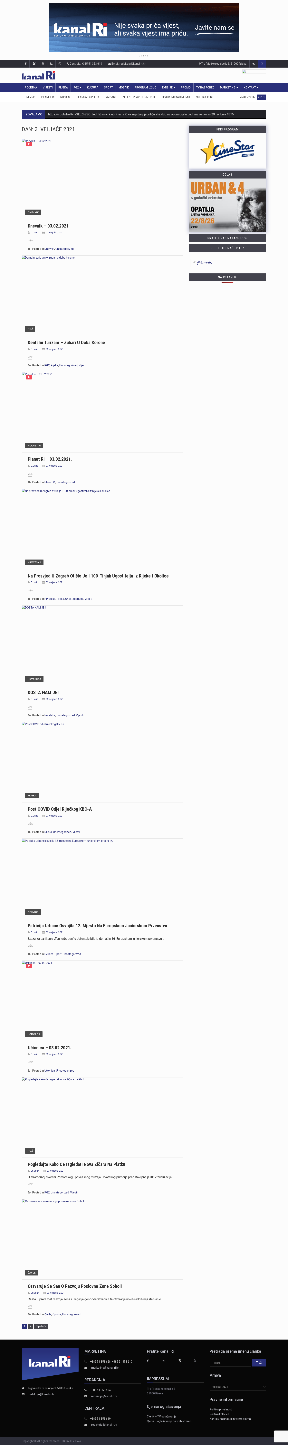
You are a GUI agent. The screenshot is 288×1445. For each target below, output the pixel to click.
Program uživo (145, 87)
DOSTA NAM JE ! (44, 692)
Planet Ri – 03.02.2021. (50, 459)
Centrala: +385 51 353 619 (85, 63)
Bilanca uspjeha (88, 97)
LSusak (35, 1170)
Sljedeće (41, 1326)
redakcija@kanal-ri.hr (42, 1394)
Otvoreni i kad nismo (175, 97)
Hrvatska (34, 562)
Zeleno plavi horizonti (138, 97)
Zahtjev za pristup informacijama (230, 1418)
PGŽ (76, 87)
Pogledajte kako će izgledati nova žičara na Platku (76, 1164)
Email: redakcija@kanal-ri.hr (128, 63)
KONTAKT (250, 87)
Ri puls (65, 97)
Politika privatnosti (221, 1409)
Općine (57, 1314)
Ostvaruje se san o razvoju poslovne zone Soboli (75, 1286)
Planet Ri (47, 97)
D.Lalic (34, 232)
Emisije (167, 87)
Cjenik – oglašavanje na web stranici (169, 1421)
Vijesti (48, 87)
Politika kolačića (219, 1414)
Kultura (92, 87)
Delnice (33, 912)
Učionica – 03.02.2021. (49, 1048)
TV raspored (205, 87)
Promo (186, 87)
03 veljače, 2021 (55, 232)
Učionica (34, 1034)
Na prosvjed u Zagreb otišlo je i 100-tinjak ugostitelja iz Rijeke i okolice (98, 576)
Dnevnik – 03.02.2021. (49, 226)
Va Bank (111, 97)
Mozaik (124, 87)
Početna (31, 87)
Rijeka (63, 87)
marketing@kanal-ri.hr (105, 1367)
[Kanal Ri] (93, 75)
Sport (108, 87)
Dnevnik (30, 97)
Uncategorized (64, 248)
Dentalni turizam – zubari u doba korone (66, 342)
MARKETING (228, 87)
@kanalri (204, 262)
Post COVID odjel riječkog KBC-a (60, 809)
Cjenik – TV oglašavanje (161, 1416)
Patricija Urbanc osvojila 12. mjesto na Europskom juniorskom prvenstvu (97, 925)
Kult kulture (205, 97)
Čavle (31, 1272)
